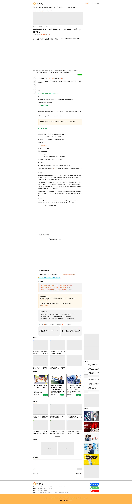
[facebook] (90, 3)
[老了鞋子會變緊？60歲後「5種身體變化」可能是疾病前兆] (40, 409)
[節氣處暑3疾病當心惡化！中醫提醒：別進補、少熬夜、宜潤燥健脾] (57, 425)
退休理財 (36, 7)
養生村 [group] (35, 10)
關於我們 (81, 498)
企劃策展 (75, 7)
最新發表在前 (78, 473)
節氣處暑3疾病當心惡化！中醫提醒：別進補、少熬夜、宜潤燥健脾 (57, 432)
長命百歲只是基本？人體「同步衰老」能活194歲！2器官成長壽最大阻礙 (40, 432)
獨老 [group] (52, 10)
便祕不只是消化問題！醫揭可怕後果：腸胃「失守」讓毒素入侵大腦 (40, 352)
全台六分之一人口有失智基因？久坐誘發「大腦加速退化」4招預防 (56, 290)
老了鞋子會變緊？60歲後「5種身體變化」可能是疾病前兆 (40, 416)
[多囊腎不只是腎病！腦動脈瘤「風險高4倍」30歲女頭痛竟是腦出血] (74, 425)
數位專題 (70, 7)
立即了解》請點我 (44, 300)
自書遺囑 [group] (44, 10)
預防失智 (41, 324)
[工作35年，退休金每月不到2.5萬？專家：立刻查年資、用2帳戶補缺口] (86, 388)
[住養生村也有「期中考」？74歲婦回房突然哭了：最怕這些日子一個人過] (86, 373)
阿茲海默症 (52, 324)
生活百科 (51, 7)
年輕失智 (69, 324)
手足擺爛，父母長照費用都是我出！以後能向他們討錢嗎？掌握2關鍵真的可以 (93, 384)
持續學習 (41, 7)
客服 (52, 498)
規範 (34, 468)
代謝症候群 (59, 324)
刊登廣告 (46, 498)
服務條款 (60, 498)
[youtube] (94, 3)
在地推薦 (46, 7)
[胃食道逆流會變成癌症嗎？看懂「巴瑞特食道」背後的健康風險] (74, 409)
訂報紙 (77, 498)
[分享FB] (34, 77)
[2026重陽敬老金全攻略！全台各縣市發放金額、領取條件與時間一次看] (86, 365)
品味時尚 (56, 7)
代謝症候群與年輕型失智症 (69, 275)
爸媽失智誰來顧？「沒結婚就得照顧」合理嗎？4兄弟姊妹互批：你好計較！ (57, 368)
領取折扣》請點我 (44, 305)
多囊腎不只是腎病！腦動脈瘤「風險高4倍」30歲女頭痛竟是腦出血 (74, 432)
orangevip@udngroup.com (43, 486)
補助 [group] (48, 10)
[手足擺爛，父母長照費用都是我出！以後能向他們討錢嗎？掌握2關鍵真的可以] (86, 384)
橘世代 (34, 26)
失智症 (64, 324)
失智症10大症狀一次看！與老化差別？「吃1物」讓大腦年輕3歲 (55, 287)
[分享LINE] (34, 81)
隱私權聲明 (68, 498)
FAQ (49, 498)
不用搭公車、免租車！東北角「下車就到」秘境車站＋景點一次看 (93, 369)
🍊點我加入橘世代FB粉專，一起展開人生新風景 (49, 277)
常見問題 (55, 492)
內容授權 (50, 488)
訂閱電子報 (50, 492)
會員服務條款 (61, 492)
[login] (96, 3)
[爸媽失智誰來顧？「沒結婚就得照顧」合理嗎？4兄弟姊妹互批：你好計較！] (57, 360)
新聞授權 (55, 498)
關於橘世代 (40, 488)
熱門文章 (86, 361)
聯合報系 (73, 498)
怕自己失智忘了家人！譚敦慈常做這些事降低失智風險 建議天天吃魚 (56, 285)
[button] (98, 3)
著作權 (64, 498)
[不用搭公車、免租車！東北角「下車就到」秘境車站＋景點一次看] (86, 369)
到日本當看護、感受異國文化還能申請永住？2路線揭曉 (57, 352)
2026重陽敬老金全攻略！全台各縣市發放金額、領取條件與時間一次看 (93, 365)
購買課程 (87, 3)
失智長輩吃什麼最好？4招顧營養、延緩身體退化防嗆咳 (57, 416)
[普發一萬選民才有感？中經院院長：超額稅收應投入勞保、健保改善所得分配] (86, 380)
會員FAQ (45, 490)
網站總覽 (86, 498)
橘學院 (65, 7)
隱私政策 (66, 492)
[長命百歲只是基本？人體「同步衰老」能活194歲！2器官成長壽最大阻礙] (40, 425)
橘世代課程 (40, 490)
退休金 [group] (39, 10)
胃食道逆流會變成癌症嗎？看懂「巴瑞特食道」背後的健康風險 (74, 416)
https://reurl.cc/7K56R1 (45, 123)
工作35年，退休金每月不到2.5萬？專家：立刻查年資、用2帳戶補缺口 (93, 388)
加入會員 (40, 492)
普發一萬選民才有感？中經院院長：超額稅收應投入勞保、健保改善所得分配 (93, 380)
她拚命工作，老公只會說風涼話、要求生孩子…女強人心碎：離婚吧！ (40, 368)
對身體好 (46, 26)
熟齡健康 (46, 324)
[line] (92, 3)
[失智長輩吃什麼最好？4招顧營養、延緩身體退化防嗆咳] (57, 409)
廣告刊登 (45, 488)
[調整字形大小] (34, 92)
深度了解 (45, 395)
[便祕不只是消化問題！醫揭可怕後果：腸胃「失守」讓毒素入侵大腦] (40, 345)
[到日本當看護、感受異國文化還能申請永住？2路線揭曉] (57, 345)
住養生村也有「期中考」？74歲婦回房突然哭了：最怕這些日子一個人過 (93, 373)
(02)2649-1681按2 (53, 486)
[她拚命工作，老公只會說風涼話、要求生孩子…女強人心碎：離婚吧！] (40, 360)
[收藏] (34, 88)
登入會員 (45, 492)
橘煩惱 (60, 7)
